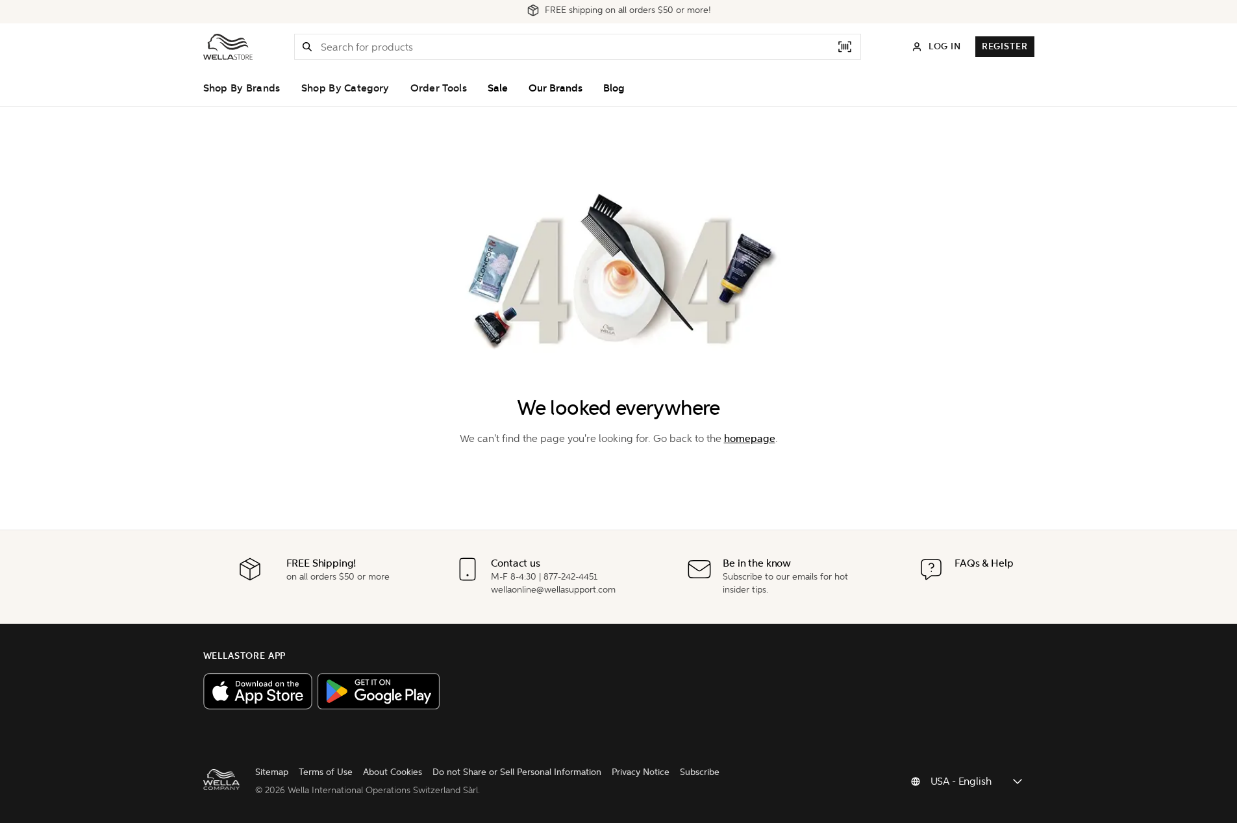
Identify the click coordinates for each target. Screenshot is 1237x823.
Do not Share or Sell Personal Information (516, 772)
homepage (749, 438)
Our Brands (555, 88)
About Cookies (392, 772)
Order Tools (438, 88)
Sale (498, 88)
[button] (307, 46)
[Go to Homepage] (228, 47)
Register (1005, 46)
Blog (613, 88)
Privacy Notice (640, 772)
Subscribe (699, 772)
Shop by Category (345, 88)
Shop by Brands (242, 88)
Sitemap (271, 772)
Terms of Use (326, 772)
